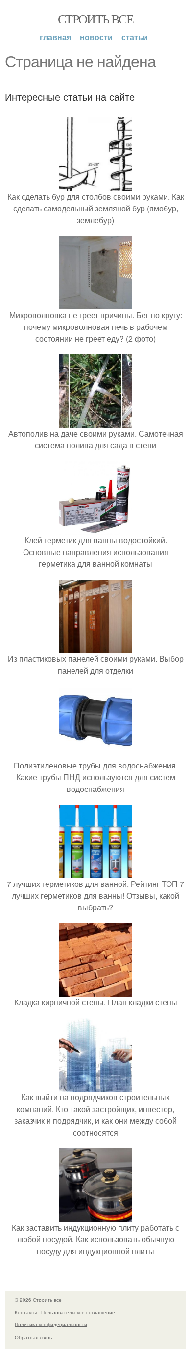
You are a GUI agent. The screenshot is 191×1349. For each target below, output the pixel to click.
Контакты (26, 1312)
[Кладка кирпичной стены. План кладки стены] (95, 990)
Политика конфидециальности (51, 1324)
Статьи (134, 37)
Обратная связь (33, 1337)
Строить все (95, 18)
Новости (96, 37)
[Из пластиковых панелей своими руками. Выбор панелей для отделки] (95, 646)
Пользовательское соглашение (78, 1312)
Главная (55, 37)
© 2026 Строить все (38, 1299)
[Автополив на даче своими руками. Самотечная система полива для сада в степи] (95, 421)
